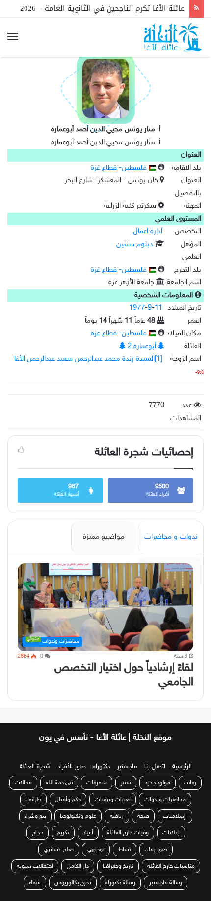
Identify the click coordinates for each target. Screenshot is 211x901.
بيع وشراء (35, 816)
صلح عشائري (59, 849)
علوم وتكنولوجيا (78, 816)
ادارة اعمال (147, 231)
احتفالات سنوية (35, 866)
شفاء (35, 882)
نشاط (124, 849)
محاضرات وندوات (165, 799)
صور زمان (156, 849)
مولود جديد (157, 782)
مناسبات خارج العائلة (171, 866)
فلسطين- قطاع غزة (120, 168)
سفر (126, 782)
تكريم (63, 832)
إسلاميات (175, 816)
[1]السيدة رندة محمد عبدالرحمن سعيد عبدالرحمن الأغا (88, 359)
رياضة (117, 816)
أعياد (88, 832)
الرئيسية (182, 767)
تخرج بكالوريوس (72, 882)
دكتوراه (101, 767)
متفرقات (96, 782)
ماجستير (127, 767)
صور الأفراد (71, 767)
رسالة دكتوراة (120, 882)
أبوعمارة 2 (142, 346)
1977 (137, 308)
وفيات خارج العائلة (128, 832)
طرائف (33, 799)
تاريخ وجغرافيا (118, 866)
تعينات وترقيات (113, 799)
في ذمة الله (59, 782)
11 (158, 308)
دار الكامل (78, 866)
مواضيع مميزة (104, 537)
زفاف (190, 782)
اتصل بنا (154, 767)
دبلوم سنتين (134, 244)
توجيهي (96, 849)
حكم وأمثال (68, 799)
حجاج (37, 832)
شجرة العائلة (35, 767)
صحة (143, 816)
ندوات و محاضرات (171, 537)
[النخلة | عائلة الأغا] (174, 37)
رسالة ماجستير (165, 882)
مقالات (23, 782)
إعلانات (171, 832)
